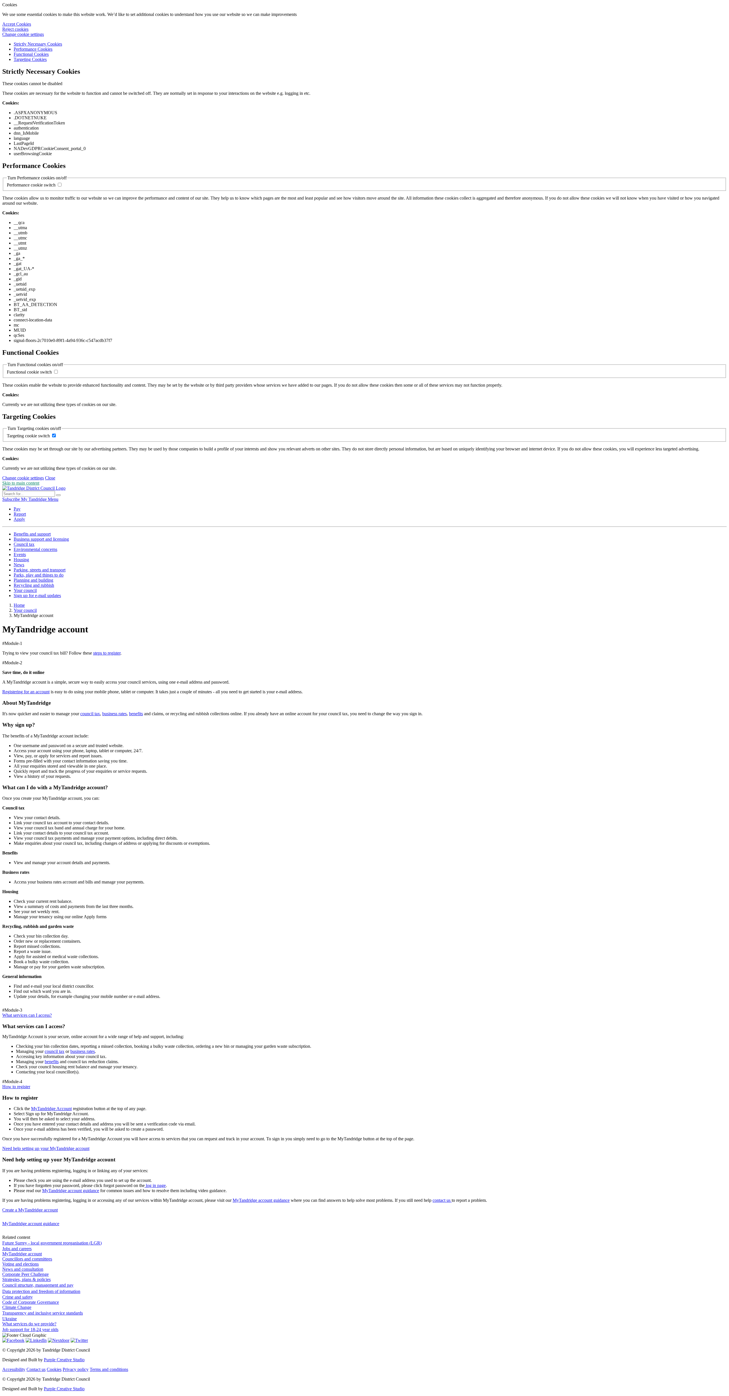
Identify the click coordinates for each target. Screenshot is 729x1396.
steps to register (106, 653)
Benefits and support (32, 534)
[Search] (58, 495)
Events (20, 554)
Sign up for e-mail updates (37, 595)
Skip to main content (20, 483)
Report (20, 514)
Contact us (36, 1369)
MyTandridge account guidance (70, 1190)
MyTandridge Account (51, 1108)
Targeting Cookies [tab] (30, 59)
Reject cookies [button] (15, 29)
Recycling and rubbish (34, 585)
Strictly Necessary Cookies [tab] (38, 44)
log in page (155, 1185)
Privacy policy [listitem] (76, 1369)
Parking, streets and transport (39, 569)
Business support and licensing (41, 539)
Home (19, 605)
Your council (25, 590)
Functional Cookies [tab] (31, 54)
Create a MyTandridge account (30, 1210)
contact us (442, 1200)
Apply (19, 519)
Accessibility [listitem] (13, 1369)
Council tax (24, 544)
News (19, 564)
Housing (21, 559)
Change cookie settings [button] (23, 34)
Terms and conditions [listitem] (109, 1369)
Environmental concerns (35, 549)
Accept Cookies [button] (16, 24)
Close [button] (50, 477)
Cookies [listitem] (54, 1369)
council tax (90, 713)
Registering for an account (26, 691)
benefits (136, 713)
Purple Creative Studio (64, 1359)
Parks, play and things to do (39, 575)
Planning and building (33, 580)
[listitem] (11, 499)
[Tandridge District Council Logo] (33, 488)
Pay (17, 509)
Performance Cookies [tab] (33, 49)
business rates (114, 713)
